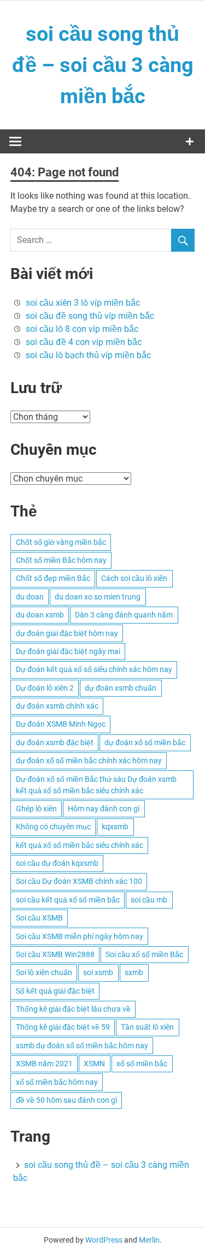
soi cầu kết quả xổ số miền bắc (68, 899)
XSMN (94, 1063)
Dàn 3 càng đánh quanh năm (124, 614)
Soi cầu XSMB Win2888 (55, 954)
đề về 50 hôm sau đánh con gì (66, 1100)
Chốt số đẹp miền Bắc (53, 578)
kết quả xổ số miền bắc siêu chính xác (79, 845)
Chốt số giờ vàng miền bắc (61, 542)
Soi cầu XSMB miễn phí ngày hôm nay (79, 936)
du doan (30, 596)
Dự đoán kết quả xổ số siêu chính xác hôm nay (94, 669)
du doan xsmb (40, 614)
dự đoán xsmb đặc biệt (54, 742)
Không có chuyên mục (53, 826)
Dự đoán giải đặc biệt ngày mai (68, 651)
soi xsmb (98, 972)
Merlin (149, 1240)
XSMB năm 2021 (44, 1063)
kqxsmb (115, 826)
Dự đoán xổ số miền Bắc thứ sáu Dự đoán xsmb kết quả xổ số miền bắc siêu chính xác (96, 785)
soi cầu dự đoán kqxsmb (57, 863)
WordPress (103, 1240)
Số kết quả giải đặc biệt (55, 991)
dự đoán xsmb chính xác (57, 706)
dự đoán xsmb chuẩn (120, 688)
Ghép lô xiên (36, 808)
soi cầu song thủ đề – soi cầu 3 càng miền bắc (103, 65)
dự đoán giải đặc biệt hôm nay (67, 633)
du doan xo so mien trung (97, 596)
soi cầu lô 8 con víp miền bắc (82, 329)
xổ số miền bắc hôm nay (57, 1082)
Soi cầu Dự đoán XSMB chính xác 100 (79, 881)
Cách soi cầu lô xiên (134, 578)
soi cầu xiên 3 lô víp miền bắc (83, 303)
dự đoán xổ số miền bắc (144, 742)
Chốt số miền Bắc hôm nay (61, 560)
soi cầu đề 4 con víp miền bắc (84, 342)
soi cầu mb (149, 899)
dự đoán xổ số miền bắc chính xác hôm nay (89, 760)
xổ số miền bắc (141, 1063)
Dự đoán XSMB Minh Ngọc (61, 724)
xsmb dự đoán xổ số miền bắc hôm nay (82, 1045)
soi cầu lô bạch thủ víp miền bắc (88, 355)
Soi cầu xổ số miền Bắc (144, 954)
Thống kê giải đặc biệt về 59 (63, 1027)
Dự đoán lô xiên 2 (45, 688)
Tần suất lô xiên (147, 1027)
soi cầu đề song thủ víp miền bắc (90, 316)
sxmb (134, 972)
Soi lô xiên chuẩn (44, 972)
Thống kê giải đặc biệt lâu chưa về (73, 1009)
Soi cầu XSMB (39, 917)
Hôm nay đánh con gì (103, 808)
